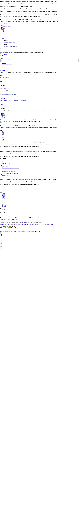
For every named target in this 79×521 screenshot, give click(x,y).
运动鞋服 (9, 94)
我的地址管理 (9, 26)
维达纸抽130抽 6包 (5, 166)
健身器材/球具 (5, 94)
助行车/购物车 (8, 77)
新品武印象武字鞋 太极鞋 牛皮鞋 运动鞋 (8, 171)
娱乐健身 (1, 92)
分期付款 (3, 195)
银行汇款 (3, 194)
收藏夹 (3, 30)
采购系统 (3, 29)
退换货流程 (4, 206)
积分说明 (5, 46)
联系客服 (11, 46)
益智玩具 (1, 94)
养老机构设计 (4, 116)
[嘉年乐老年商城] (0, 48)
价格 (3, 133)
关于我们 (3, 117)
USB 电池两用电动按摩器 (6, 175)
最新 (3, 134)
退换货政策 (4, 204)
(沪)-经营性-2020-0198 (25, 222)
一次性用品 (2, 104)
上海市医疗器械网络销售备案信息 (5, 222)
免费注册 (9, 23)
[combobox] (5, 59)
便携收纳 (1, 88)
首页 (3, 113)
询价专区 (3, 114)
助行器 (1, 77)
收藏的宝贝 (4, 31)
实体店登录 (5, 219)
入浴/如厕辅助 (2, 98)
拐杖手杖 (4, 77)
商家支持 (3, 38)
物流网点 (3, 196)
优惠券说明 (15, 46)
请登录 (6, 23)
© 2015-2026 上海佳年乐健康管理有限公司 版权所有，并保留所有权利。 (12, 224)
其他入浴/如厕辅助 (23, 100)
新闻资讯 (3, 115)
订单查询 (3, 28)
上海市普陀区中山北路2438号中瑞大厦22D (31, 224)
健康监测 (1, 81)
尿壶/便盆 (17, 100)
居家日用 (4, 88)
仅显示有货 (4, 139)
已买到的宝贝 (4, 26)
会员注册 (11, 42)
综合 (3, 131)
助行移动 (1, 75)
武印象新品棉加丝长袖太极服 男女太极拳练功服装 (10, 173)
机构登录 (9, 219)
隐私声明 (8, 46)
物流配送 (3, 197)
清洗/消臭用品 (5, 100)
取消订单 (3, 203)
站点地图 (12, 219)
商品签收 (3, 198)
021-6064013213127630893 (3, 55)
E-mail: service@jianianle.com (48, 224)
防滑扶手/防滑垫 (13, 100)
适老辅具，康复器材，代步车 (7, 64)
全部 (3, 140)
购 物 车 (0, 238)
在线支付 (3, 193)
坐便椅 (1, 100)
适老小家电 (8, 88)
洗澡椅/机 (9, 100)
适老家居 (1, 87)
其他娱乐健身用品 (14, 94)
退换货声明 (4, 205)
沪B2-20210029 (40, 222)
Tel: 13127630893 (41, 224)
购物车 (3, 27)
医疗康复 (4, 122)
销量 (3, 132)
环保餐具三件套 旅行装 (6, 163)
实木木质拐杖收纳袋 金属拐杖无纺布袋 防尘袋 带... (10, 168)
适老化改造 (4, 63)
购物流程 (5, 42)
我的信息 (3, 25)
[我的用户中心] (0, 232)
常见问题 (8, 42)
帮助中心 (15, 219)
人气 (3, 135)
